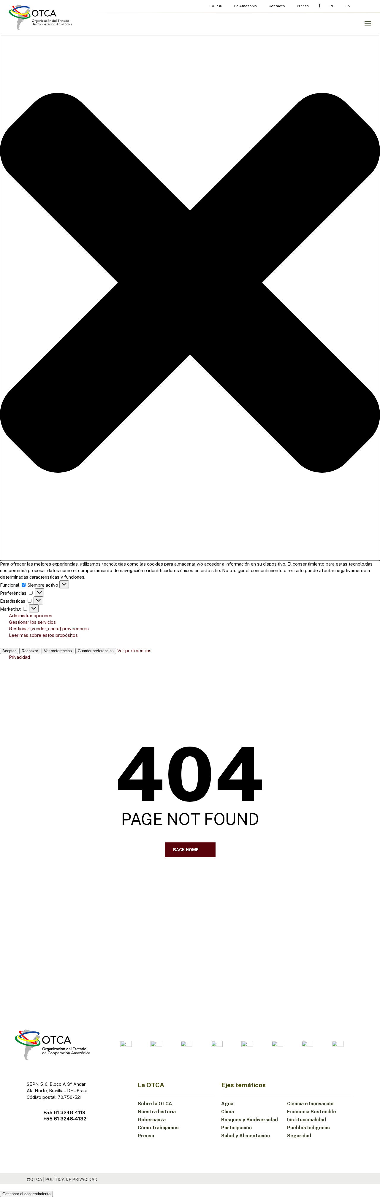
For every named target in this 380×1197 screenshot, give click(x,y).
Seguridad (299, 1136)
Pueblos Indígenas (308, 1128)
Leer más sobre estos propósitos (43, 635)
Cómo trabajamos (158, 1128)
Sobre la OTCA (155, 1103)
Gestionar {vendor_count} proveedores (49, 628)
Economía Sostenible (311, 1112)
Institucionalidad (306, 1120)
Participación (236, 1128)
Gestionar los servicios (32, 622)
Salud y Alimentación (245, 1136)
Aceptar (9, 651)
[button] (190, 284)
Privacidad (19, 657)
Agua (227, 1103)
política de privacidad (71, 1179)
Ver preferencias (58, 651)
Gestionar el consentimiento (26, 1194)
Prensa (146, 1136)
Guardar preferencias (96, 651)
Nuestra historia (157, 1112)
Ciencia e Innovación (310, 1103)
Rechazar (30, 651)
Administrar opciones (30, 615)
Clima (227, 1112)
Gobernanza (152, 1120)
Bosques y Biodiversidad (249, 1120)
